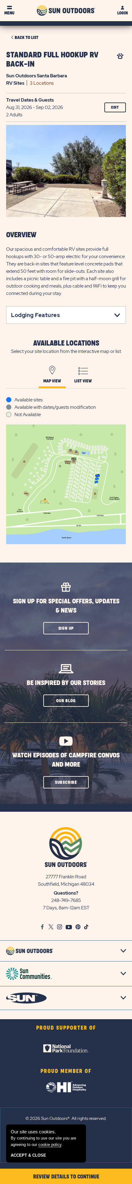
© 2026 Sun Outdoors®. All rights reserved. (66, 1118)
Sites (15, 83)
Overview (21, 235)
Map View (52, 381)
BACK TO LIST (26, 38)
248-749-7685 (66, 900)
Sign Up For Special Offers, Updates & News (66, 606)
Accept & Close (28, 1155)
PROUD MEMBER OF (66, 1071)
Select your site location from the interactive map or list (66, 351)
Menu (9, 13)
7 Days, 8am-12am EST (66, 908)
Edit (115, 107)
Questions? (66, 893)
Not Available (27, 415)
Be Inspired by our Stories (66, 683)
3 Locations (42, 83)
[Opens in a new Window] (66, 1048)
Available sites (28, 400)
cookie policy (49, 1144)
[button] (66, 628)
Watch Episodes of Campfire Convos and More (66, 760)
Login (122, 13)
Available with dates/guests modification (55, 407)
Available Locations (66, 343)
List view (83, 381)
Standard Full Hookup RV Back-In (52, 59)
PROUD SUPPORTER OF (66, 1028)
